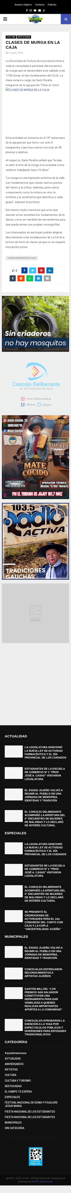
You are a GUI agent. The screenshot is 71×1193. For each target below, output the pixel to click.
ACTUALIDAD (13, 1058)
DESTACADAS (24, 37)
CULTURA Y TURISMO (18, 1080)
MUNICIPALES (13, 1122)
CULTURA (11, 37)
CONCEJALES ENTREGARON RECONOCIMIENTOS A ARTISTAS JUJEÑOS (43, 973)
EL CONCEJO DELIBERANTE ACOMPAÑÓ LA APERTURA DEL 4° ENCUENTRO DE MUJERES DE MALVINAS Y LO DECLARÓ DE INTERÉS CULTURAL (45, 818)
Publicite (52, 4)
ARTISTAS (11, 1069)
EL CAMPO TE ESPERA (18, 1091)
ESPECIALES (12, 1097)
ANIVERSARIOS (14, 1064)
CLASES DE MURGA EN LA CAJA (22, 258)
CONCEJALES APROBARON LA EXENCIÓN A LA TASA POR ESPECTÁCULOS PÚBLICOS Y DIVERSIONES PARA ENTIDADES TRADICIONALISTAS (45, 1027)
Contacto (39, 4)
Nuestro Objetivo (23, 4)
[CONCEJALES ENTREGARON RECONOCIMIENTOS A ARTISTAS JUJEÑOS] (14, 973)
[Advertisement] (35, 682)
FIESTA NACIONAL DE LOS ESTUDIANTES (30, 1111)
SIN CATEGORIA (14, 1128)
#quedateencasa (15, 1053)
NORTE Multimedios (42, 1181)
